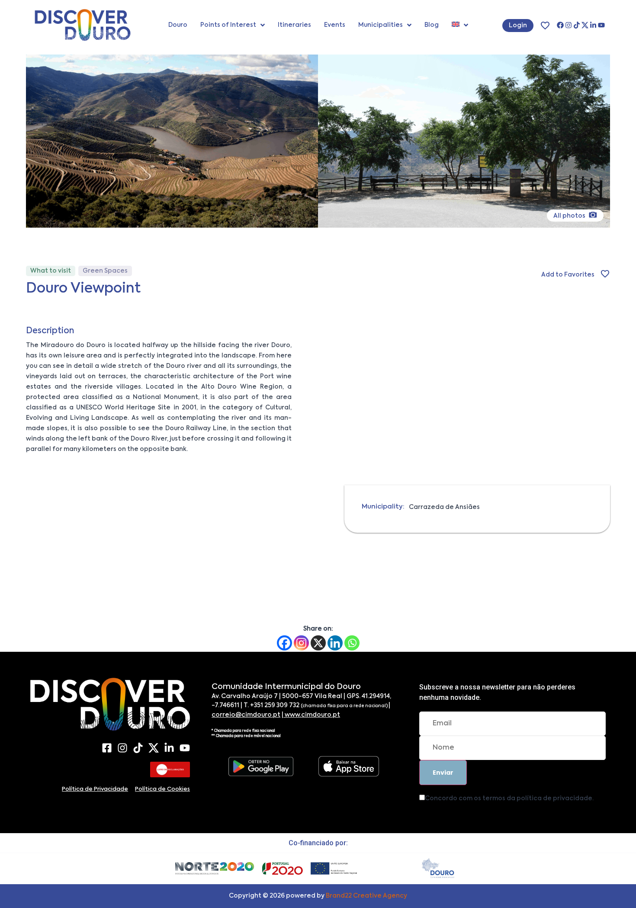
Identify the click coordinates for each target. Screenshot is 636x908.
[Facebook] (560, 25)
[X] (584, 25)
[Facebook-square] (107, 748)
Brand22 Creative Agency (366, 896)
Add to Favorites (567, 275)
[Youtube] (601, 25)
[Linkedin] (335, 642)
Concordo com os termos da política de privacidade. (509, 798)
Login (518, 26)
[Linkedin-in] (593, 25)
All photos (570, 216)
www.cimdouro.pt (311, 715)
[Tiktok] (576, 25)
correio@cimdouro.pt (246, 715)
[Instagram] (568, 25)
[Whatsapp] (352, 642)
